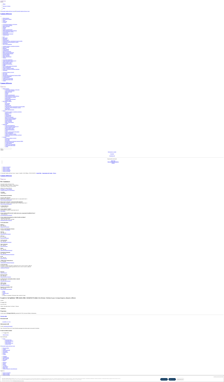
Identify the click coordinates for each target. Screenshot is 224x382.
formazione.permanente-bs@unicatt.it (7, 254)
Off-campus (5, 359)
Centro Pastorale (6, 49)
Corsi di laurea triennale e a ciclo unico (10, 24)
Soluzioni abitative (6, 54)
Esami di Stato (5, 32)
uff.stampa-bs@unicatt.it (4, 285)
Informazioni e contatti (112, 151)
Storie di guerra (5, 334)
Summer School (6, 34)
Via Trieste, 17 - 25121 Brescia (6, 189)
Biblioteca (5, 48)
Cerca (2, 149)
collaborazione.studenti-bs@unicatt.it (7, 262)
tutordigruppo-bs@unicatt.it (5, 234)
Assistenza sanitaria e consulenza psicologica (11, 46)
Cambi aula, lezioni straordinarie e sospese (10, 42)
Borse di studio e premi (7, 62)
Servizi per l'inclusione (7, 51)
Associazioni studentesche (7, 59)
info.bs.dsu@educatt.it (4, 238)
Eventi (4, 65)
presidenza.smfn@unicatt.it (5, 281)
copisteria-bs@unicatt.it (4, 267)
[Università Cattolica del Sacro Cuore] (15, 11)
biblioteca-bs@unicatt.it (4, 226)
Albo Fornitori (5, 366)
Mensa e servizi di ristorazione (8, 52)
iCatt (4, 36)
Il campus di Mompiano (7, 76)
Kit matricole (5, 43)
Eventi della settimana (9, 340)
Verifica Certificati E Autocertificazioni (10, 368)
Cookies (4, 354)
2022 (4, 294)
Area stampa (5, 351)
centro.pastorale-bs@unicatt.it (5, 242)
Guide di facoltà (6, 40)
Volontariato (5, 70)
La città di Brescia (6, 77)
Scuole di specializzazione (7, 29)
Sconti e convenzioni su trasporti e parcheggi (11, 69)
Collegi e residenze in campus (8, 68)
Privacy (4, 353)
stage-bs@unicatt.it (3, 246)
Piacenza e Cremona (6, 6)
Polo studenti (5, 37)
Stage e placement (6, 55)
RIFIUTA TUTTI (172, 379)
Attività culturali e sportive (8, 61)
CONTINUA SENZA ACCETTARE (218, 376)
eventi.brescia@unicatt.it (7, 326)
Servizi (4, 20)
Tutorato (4, 57)
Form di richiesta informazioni (6, 199)
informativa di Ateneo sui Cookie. (18, 380)
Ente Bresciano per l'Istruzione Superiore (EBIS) (12, 75)
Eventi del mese (8, 341)
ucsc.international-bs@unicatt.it (6, 215)
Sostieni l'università (6, 350)
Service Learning (6, 47)
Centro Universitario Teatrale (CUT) (9, 60)
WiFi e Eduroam (6, 358)
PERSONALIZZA (180, 379)
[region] (112, 378)
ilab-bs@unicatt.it (3, 258)
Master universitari (6, 26)
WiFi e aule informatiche (7, 44)
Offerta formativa (6, 18)
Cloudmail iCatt (6, 50)
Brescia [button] (1, 2)
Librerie (4, 363)
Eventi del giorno (8, 339)
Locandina (6, 321)
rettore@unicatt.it (3, 272)
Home (4, 291)
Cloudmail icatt (112, 155)
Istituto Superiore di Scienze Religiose (10, 30)
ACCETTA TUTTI (164, 379)
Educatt (4, 364)
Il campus (4, 22)
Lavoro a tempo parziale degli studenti (10, 66)
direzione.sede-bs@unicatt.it (5, 276)
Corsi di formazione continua (8, 31)
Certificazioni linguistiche (10, 129)
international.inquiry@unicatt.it (6, 220)
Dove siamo (5, 73)
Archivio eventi (6, 293)
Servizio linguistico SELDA (8, 53)
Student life (5, 21)
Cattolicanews (5, 352)
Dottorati (4, 27)
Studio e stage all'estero (7, 56)
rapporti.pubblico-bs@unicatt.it (6, 289)
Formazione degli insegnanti (8, 33)
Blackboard (5, 38)
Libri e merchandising (7, 67)
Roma (4, 8)
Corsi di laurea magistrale (7, 25)
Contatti (4, 80)
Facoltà (4, 28)
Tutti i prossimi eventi (9, 343)
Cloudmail (112, 153)
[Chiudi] (0, 178)
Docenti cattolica (6, 348)
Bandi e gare (5, 367)
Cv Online (5, 365)
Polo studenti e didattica (7, 19)
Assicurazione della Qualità (8, 79)
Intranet (4, 360)
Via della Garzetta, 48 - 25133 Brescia (7, 190)
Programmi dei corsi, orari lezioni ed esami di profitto (12, 41)
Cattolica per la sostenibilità (8, 78)
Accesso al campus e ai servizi (8, 72)
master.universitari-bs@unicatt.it (6, 250)
